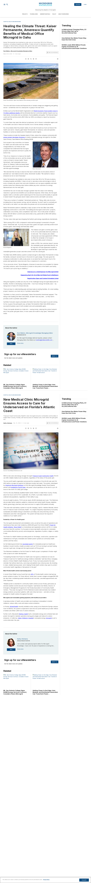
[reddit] (33, 59)
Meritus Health (23, 614)
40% (32, 574)
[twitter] (31, 59)
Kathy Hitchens (7, 423)
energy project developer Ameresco (14, 137)
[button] (4, 4)
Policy (54, 14)
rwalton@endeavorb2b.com (44, 340)
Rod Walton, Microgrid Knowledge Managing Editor (17, 51)
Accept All (84, 880)
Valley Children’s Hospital (25, 618)
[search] (7, 4)
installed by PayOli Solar (18, 487)
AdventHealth (14, 606)
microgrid (49, 618)
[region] (45, 880)
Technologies (34, 14)
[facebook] (26, 59)
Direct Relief (17, 527)
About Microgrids (63, 14)
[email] (36, 59)
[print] (57, 59)
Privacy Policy (46, 879)
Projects (25, 14)
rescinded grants (27, 544)
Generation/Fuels (45, 14)
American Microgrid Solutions (14, 485)
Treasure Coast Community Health (42, 476)
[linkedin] (28, 59)
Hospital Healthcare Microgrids (12, 21)
